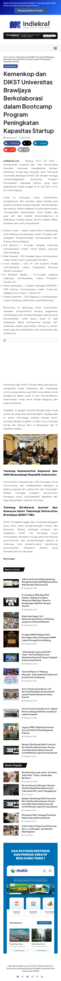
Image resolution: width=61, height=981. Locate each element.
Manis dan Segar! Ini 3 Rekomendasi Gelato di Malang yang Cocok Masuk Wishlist (38, 619)
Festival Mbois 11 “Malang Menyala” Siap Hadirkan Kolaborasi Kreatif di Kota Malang (40, 674)
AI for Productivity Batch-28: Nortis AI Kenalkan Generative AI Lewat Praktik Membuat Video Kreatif (38, 693)
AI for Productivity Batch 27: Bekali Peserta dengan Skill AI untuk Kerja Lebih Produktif (39, 711)
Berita (12, 57)
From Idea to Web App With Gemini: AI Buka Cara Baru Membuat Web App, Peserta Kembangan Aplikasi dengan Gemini (36, 600)
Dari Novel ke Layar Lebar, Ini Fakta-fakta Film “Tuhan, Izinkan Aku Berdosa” (40, 775)
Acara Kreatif (10, 66)
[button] (55, 48)
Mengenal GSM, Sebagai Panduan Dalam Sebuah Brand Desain (39, 816)
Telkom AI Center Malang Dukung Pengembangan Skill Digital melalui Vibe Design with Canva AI (39, 582)
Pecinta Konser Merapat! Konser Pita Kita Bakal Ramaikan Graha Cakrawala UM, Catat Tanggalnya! (39, 788)
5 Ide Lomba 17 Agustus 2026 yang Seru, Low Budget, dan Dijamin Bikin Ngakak (39, 829)
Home (6, 57)
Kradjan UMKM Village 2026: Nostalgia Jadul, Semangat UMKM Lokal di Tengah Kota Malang (39, 637)
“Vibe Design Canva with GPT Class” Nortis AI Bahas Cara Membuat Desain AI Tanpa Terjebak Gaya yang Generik (39, 656)
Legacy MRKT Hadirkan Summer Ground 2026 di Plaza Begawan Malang (38, 730)
